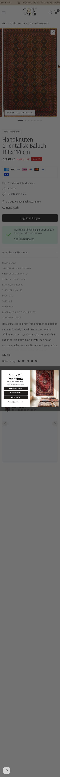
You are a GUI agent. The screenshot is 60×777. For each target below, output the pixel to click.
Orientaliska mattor (15, 388)
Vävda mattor (15, 397)
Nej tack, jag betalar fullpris (15, 401)
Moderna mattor (15, 393)
